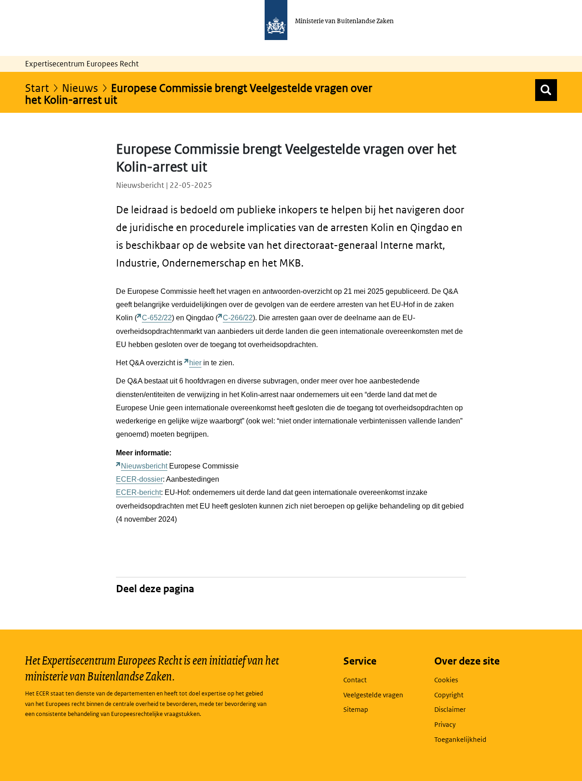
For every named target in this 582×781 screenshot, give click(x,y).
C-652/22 (157, 318)
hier (195, 363)
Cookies (446, 679)
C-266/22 (238, 318)
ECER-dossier (139, 479)
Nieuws (80, 87)
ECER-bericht (138, 492)
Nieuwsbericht (144, 466)
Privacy (445, 724)
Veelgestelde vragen (373, 694)
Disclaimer (450, 709)
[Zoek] (546, 90)
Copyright (448, 694)
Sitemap (355, 709)
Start (37, 87)
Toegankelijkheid (460, 739)
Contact (354, 679)
